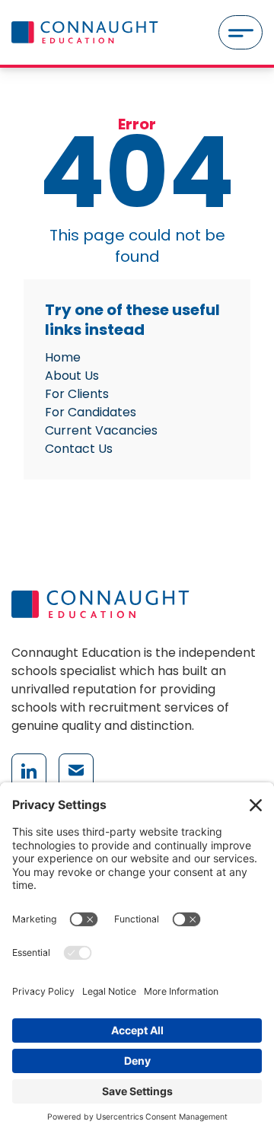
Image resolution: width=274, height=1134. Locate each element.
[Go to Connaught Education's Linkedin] (28, 770)
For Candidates (90, 412)
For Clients (77, 394)
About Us (72, 375)
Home (63, 357)
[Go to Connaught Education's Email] (76, 770)
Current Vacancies (101, 430)
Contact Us (79, 448)
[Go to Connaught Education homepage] (84, 32)
